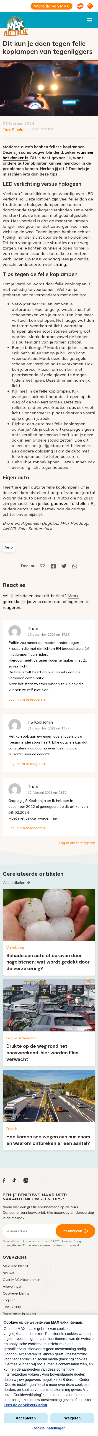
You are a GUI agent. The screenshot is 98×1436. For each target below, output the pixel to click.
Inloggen (29, 1313)
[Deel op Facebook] (53, 565)
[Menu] (89, 20)
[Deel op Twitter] (64, 565)
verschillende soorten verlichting (34, 264)
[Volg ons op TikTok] (14, 1181)
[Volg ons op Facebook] (4, 1181)
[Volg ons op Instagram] (25, 1181)
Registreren (12, 1313)
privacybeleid (12, 1245)
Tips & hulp (13, 129)
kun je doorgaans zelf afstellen (59, 503)
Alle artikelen (14, 882)
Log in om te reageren (26, 699)
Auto (9, 547)
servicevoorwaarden (46, 1245)
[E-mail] (42, 565)
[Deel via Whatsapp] (74, 565)
